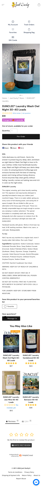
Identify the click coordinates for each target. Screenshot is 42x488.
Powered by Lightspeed (21, 482)
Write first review (22, 445)
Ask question (26, 113)
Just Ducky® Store (17, 98)
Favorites (13, 32)
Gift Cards (13, 40)
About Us (37, 475)
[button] (21, 5)
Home (4, 98)
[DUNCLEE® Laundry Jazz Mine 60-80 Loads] (11, 383)
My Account (13, 25)
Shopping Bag (29, 32)
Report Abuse (21, 479)
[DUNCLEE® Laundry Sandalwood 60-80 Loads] (31, 341)
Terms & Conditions (15, 472)
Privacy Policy (29, 472)
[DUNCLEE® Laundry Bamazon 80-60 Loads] (31, 383)
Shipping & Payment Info (11, 475)
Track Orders (29, 25)
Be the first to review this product (21, 440)
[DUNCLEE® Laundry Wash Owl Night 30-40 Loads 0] (21, 68)
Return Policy (26, 475)
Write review (17, 113)
